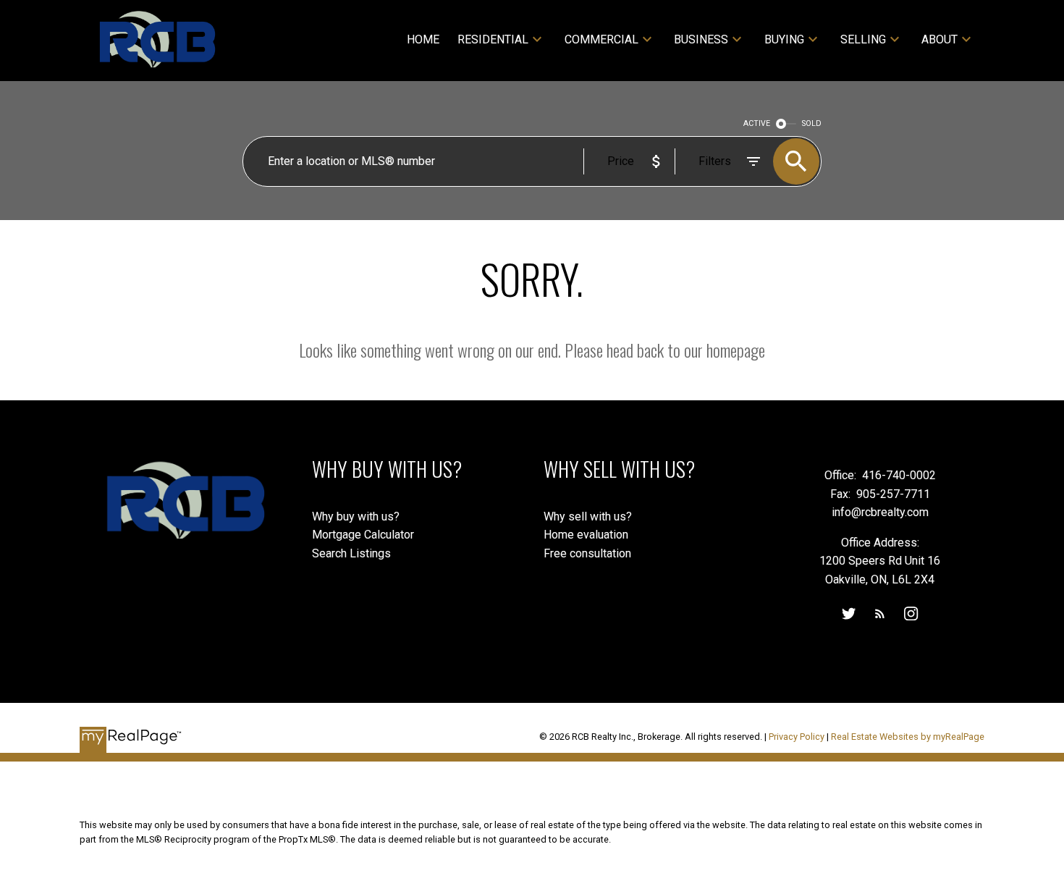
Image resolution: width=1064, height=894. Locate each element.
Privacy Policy (796, 736)
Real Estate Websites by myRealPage (907, 736)
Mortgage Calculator (363, 534)
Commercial (601, 39)
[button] (849, 613)
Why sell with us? (588, 516)
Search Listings (351, 553)
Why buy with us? (356, 516)
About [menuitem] (939, 39)
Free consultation (587, 553)
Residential (492, 39)
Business (701, 39)
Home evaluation (586, 534)
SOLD (812, 123)
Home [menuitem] (423, 39)
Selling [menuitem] (863, 39)
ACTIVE (756, 123)
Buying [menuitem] (784, 39)
